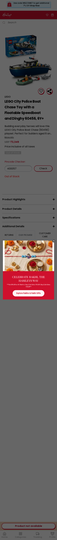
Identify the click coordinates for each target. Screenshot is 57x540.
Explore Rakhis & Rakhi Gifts (28, 293)
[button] (53, 241)
